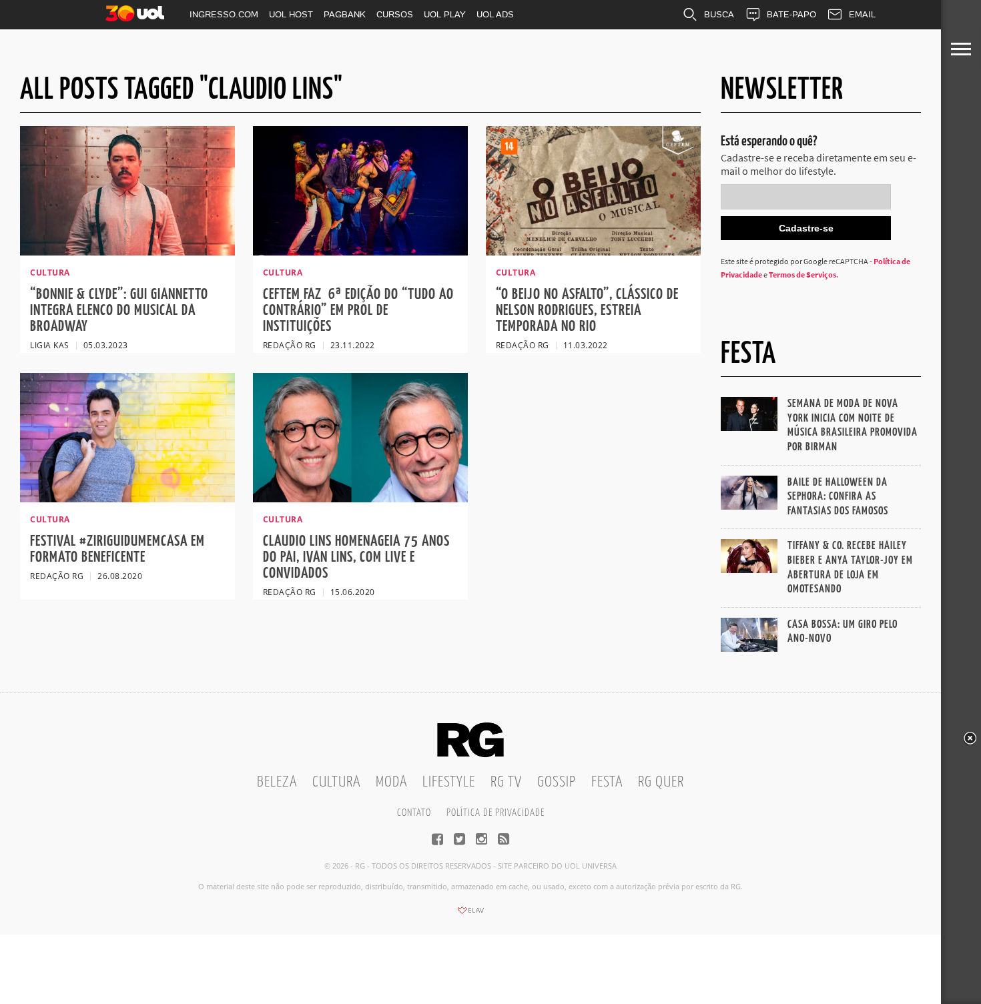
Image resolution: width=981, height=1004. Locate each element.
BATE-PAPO (791, 14)
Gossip (556, 782)
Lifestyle (448, 782)
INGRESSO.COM (224, 14)
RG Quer (661, 782)
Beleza (277, 782)
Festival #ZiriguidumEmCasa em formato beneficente (117, 549)
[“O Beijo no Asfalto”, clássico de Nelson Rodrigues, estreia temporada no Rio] (593, 251)
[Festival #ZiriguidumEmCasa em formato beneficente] (127, 498)
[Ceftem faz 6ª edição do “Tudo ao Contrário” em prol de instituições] (360, 251)
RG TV (506, 782)
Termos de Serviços (802, 275)
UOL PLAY (445, 14)
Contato (414, 813)
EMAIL (862, 14)
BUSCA (719, 14)
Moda (391, 782)
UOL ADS (495, 14)
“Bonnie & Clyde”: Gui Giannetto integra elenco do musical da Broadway (119, 310)
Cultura (336, 782)
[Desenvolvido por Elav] (470, 915)
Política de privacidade (495, 813)
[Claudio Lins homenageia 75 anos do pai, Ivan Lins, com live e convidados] (360, 498)
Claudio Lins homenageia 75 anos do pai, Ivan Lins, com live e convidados (356, 557)
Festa (607, 782)
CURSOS (394, 14)
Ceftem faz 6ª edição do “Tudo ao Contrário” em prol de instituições (358, 310)
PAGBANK (345, 14)
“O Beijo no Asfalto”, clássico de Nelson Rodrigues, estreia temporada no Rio (587, 310)
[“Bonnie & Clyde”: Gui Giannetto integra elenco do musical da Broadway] (127, 251)
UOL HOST (291, 14)
